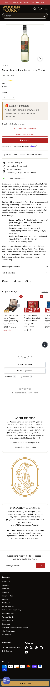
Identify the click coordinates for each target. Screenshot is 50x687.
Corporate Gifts (7, 585)
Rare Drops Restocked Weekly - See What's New (25, 2)
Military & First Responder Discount (15, 627)
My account (6, 635)
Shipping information (11, 266)
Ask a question (8, 273)
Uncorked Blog (7, 596)
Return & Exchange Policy (11, 610)
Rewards (5, 592)
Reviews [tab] (8, 376)
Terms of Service (8, 617)
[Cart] (40, 9)
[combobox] (25, 16)
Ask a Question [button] (26, 371)
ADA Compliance (8, 631)
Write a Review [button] (26, 364)
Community (6, 624)
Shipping (5, 124)
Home (4, 65)
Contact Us (6, 582)
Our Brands (6, 603)
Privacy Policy (7, 620)
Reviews (5, 599)
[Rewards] (6, 680)
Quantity (5, 92)
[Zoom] (40, 58)
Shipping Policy (8, 613)
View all (45, 291)
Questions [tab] (25, 376)
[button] (45, 344)
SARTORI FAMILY (9, 75)
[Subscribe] (40, 565)
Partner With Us (8, 606)
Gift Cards (5, 589)
